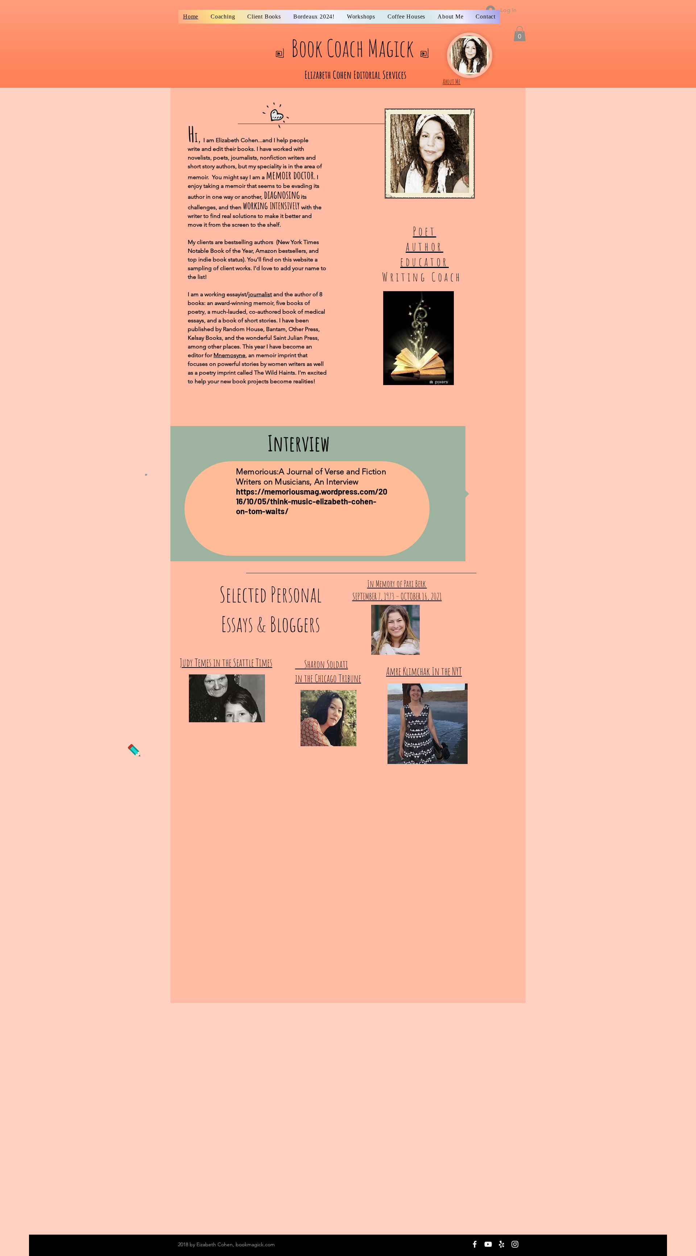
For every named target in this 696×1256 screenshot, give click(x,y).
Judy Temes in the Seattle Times (226, 662)
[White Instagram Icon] (514, 1244)
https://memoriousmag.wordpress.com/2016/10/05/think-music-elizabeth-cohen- (312, 496)
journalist (260, 294)
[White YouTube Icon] (488, 1244)
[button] (519, 33)
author (424, 246)
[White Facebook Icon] (474, 1244)
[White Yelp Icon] (501, 1244)
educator (424, 261)
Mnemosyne (229, 355)
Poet (424, 231)
